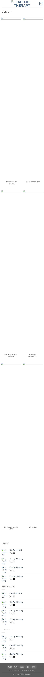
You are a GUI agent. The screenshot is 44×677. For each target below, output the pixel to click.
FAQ (33, 671)
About (20, 671)
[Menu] (3, 3)
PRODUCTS (13, 671)
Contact (27, 671)
